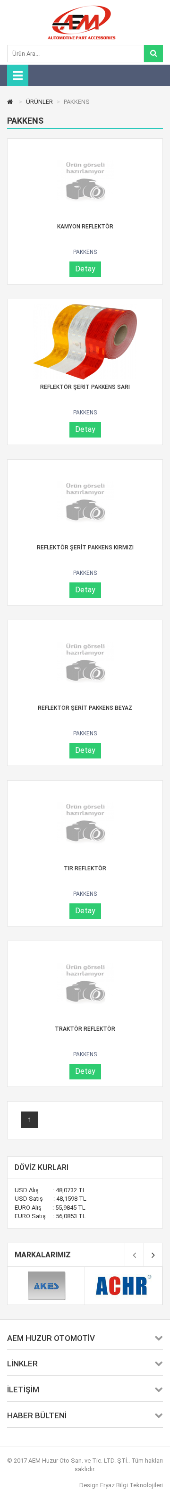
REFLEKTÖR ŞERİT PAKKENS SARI (85, 387)
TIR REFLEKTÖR (85, 868)
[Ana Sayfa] (11, 101)
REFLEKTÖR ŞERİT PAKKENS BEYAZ (85, 708)
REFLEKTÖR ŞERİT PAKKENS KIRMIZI (85, 547)
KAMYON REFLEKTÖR (85, 226)
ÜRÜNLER (39, 101)
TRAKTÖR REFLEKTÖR (85, 1029)
